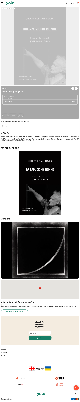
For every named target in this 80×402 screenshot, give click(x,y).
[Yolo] (10, 3)
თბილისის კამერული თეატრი (17, 302)
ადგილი (20, 115)
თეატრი (4, 88)
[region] (40, 201)
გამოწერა (40, 338)
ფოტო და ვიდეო (13, 115)
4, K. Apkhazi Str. (7, 305)
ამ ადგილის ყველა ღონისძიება (14, 311)
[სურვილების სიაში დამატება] (76, 88)
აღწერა (5, 115)
